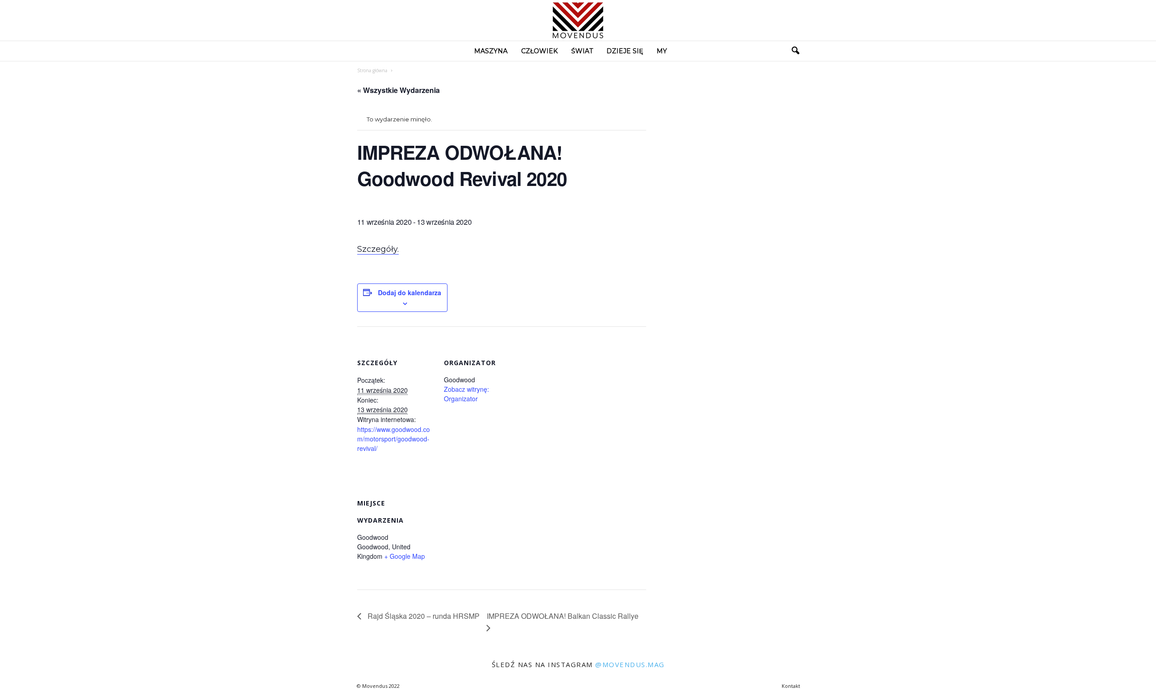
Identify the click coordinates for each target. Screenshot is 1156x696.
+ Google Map (404, 556)
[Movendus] (578, 20)
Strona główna (372, 70)
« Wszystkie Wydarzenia (398, 90)
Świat (582, 51)
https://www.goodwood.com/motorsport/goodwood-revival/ (393, 439)
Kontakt (791, 685)
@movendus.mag (630, 664)
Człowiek (539, 51)
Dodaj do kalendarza (409, 292)
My (662, 51)
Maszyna (491, 51)
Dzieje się (624, 51)
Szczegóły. (378, 249)
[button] (795, 51)
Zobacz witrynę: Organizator (466, 394)
